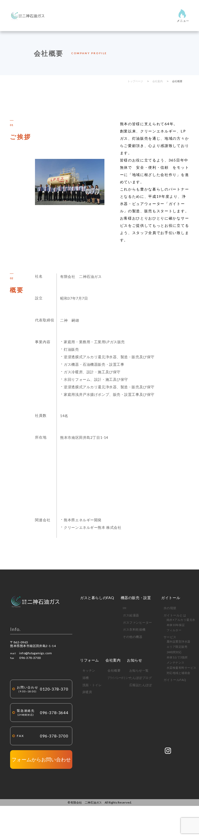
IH (124, 608)
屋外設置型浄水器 (178, 641)
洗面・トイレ (92, 685)
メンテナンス (175, 662)
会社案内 (157, 81)
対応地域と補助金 (178, 672)
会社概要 (177, 81)
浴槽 (85, 678)
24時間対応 (174, 652)
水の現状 (170, 608)
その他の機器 (132, 637)
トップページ (135, 81)
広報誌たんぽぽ (140, 685)
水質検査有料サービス (181, 667)
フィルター (174, 630)
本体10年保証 (176, 625)
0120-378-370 (42, 689)
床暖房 (87, 692)
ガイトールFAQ (175, 680)
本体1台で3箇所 (177, 657)
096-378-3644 (42, 712)
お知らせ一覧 (139, 670)
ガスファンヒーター (137, 622)
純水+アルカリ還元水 (181, 619)
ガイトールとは (175, 615)
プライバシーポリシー (119, 678)
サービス (170, 637)
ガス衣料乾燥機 (134, 629)
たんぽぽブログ (140, 678)
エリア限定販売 (177, 646)
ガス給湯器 (131, 615)
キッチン (88, 670)
